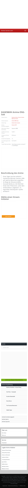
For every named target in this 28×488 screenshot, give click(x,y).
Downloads (4, 442)
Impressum (5, 485)
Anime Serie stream (16, 122)
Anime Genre (5, 419)
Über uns (4, 435)
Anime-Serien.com (7, 30)
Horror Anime (21, 117)
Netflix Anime (5, 464)
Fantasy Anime (15, 117)
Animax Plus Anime (6, 452)
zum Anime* (8, 216)
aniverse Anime (5, 457)
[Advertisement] (14, 47)
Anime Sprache (6, 421)
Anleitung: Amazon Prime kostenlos (14, 380)
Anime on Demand (6, 455)
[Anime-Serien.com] (14, 14)
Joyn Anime (4, 461)
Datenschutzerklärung (12, 485)
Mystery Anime (15, 118)
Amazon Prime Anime (6, 450)
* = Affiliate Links (21, 485)
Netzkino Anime (5, 466)
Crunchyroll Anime (6, 459)
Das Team (4, 433)
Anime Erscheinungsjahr (8, 417)
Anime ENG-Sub (15, 120)
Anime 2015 (14, 125)
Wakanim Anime (5, 468)
